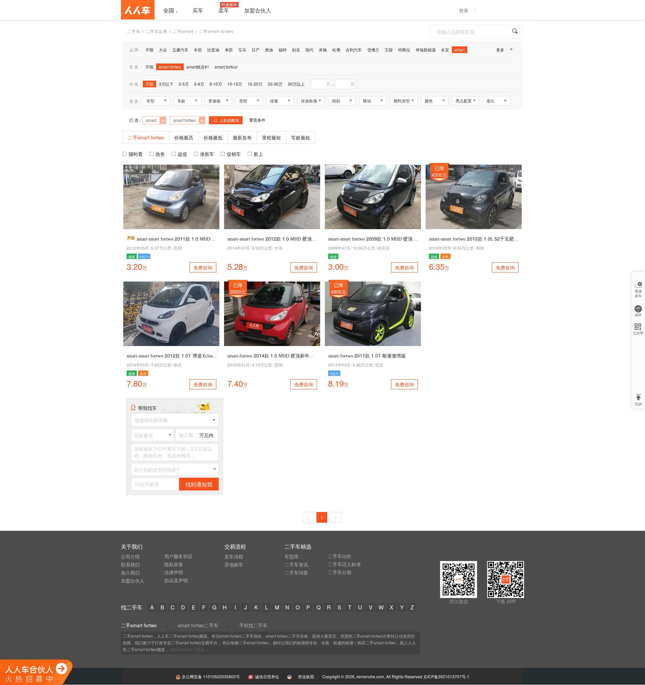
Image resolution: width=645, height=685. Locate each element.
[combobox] (152, 435)
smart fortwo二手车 (198, 625)
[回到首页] (138, 9)
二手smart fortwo (139, 625)
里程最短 (271, 137)
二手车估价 (339, 556)
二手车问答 (296, 572)
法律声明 (173, 572)
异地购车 (233, 564)
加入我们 (130, 572)
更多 (500, 49)
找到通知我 (198, 484)
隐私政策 (173, 564)
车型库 (292, 556)
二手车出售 (157, 31)
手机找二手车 (253, 625)
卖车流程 (233, 556)
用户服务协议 (178, 556)
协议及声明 (176, 580)
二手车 (133, 31)
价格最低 (213, 137)
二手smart (183, 31)
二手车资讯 (296, 564)
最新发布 (242, 137)
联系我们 (130, 564)
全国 (168, 10)
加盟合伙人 (132, 580)
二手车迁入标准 (344, 564)
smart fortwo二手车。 (189, 649)
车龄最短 (300, 137)
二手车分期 (339, 572)
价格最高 (183, 137)
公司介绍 (130, 556)
